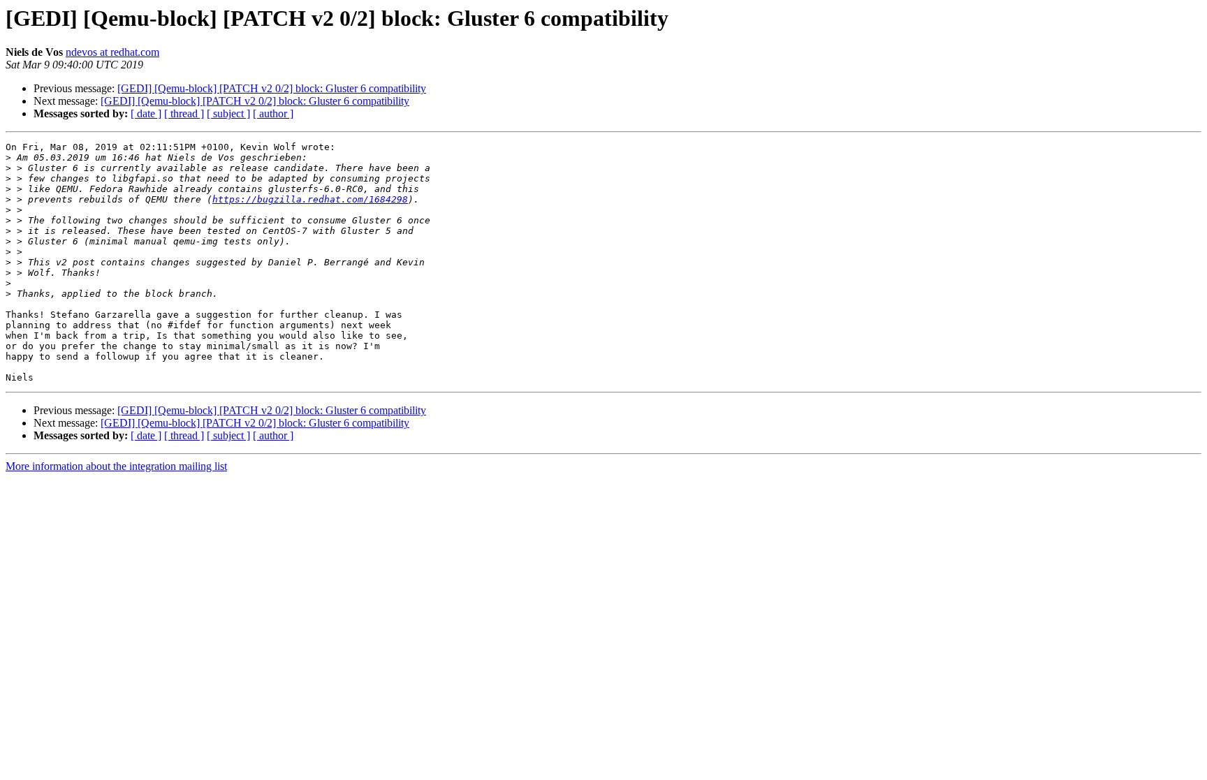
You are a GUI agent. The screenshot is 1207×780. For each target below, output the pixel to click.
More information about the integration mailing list (116, 466)
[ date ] (146, 113)
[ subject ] (228, 113)
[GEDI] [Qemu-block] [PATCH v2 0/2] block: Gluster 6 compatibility (271, 88)
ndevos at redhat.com (112, 52)
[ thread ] (184, 113)
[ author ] (273, 113)
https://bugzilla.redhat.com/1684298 (310, 199)
